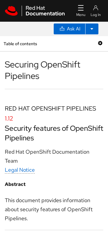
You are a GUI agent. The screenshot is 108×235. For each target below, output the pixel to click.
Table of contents (20, 43)
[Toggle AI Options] (91, 29)
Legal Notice (20, 169)
